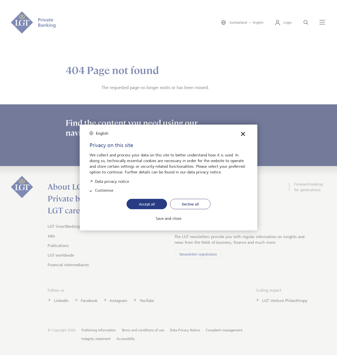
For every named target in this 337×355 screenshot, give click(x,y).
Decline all (190, 204)
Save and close (168, 219)
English (102, 133)
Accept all (147, 204)
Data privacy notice (112, 181)
